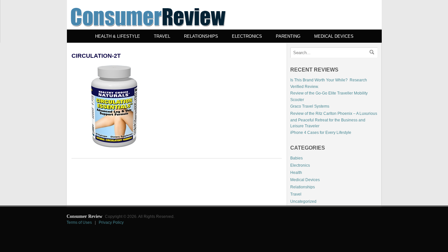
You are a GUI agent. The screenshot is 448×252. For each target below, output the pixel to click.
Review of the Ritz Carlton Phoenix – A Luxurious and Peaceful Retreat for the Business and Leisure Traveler (333, 119)
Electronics (247, 36)
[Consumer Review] (148, 28)
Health (296, 172)
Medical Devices (334, 36)
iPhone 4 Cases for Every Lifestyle (320, 132)
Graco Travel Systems (309, 106)
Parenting (288, 36)
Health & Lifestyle (117, 36)
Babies (296, 158)
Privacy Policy (111, 222)
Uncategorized (303, 201)
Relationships (201, 36)
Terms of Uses (79, 222)
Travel (162, 36)
